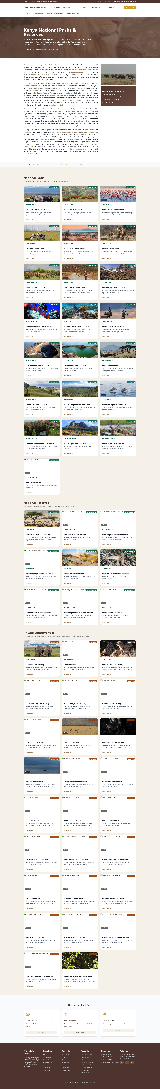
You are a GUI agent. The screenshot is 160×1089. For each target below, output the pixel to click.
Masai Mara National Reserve (80, 70)
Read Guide (80, 1032)
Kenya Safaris (68, 7)
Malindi (59, 100)
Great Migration (77, 72)
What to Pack (85, 1070)
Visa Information (86, 1067)
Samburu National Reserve (59, 95)
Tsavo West (65, 1062)
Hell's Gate (79, 165)
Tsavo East (32, 88)
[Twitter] (132, 1062)
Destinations (82, 7)
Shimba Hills (45, 139)
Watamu (53, 100)
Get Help (118, 1030)
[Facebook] (122, 1062)
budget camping (85, 144)
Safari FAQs (85, 1073)
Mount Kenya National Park (42, 75)
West (41, 88)
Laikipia (80, 121)
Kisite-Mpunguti (68, 100)
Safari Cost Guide (86, 1065)
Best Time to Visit (86, 1054)
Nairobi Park (66, 1070)
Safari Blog (107, 2)
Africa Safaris (110, 7)
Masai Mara (37, 165)
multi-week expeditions (75, 149)
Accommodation (38, 14)
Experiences (96, 7)
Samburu (61, 165)
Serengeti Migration (87, 1062)
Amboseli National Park (32, 86)
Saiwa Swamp (57, 116)
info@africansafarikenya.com (112, 1062)
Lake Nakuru (56, 132)
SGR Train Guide (48, 1065)
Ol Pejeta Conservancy (70, 132)
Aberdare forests (74, 139)
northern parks (45, 142)
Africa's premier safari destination (48, 65)
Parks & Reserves (48, 1060)
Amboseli (45, 165)
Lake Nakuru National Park (43, 93)
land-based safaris (57, 105)
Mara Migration (86, 1060)
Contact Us (46, 1070)
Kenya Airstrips (47, 1062)
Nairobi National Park (66, 109)
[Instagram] (127, 1062)
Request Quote (130, 7)
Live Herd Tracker (95, 2)
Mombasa (81, 100)
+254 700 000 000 (108, 1059)
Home (27, 14)
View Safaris (41, 1032)
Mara (71, 121)
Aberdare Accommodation (55, 14)
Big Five (30, 130)
